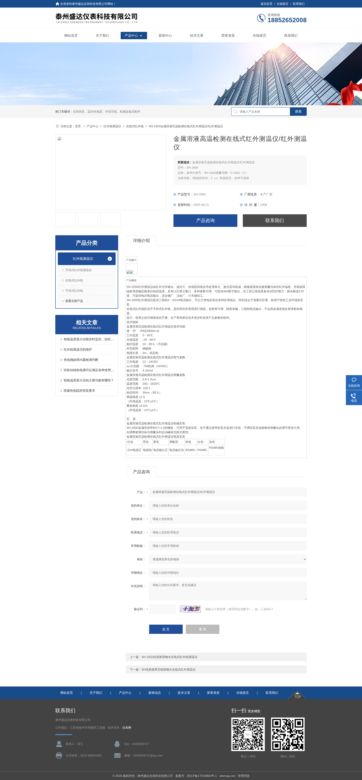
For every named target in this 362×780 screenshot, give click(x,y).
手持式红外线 (74, 290)
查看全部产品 (74, 301)
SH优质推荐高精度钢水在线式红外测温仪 (168, 669)
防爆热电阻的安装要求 (79, 390)
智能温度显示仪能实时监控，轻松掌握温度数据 (89, 339)
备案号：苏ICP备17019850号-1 (196, 775)
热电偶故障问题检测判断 (81, 359)
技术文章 (196, 35)
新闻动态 (154, 692)
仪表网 (126, 727)
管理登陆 (244, 775)
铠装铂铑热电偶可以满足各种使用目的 (89, 370)
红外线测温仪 (112, 126)
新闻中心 (165, 35)
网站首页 (71, 35)
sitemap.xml (227, 775)
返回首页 (266, 3)
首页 (78, 126)
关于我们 (102, 35)
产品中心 (131, 35)
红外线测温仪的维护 (78, 349)
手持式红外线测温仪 (78, 270)
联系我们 (299, 3)
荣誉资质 (228, 35)
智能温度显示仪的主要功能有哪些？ (89, 380)
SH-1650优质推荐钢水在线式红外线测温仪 (169, 657)
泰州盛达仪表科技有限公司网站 (92, 3)
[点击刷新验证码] (190, 609)
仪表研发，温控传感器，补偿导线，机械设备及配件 (106, 111)
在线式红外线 (135, 126)
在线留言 (282, 3)
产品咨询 (205, 220)
